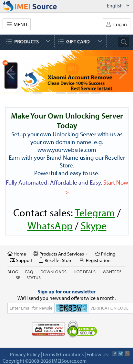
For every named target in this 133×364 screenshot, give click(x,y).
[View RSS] (127, 353)
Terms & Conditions (63, 354)
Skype (94, 225)
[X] (120, 353)
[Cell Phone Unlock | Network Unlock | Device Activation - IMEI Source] (37, 6)
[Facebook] (114, 353)
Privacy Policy (25, 354)
